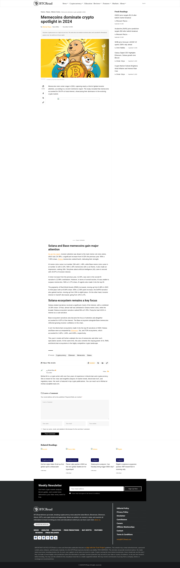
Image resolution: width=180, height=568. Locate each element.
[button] (143, 3)
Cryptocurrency (61, 355)
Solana (60, 259)
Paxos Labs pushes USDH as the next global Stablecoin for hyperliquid (76, 466)
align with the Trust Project (95, 547)
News (48, 12)
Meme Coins (55, 12)
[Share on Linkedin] (103, 363)
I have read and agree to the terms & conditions (86, 493)
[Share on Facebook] (43, 93)
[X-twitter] (39, 537)
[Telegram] (51, 537)
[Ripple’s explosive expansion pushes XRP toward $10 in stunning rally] (127, 455)
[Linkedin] (43, 537)
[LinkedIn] (108, 371)
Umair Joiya (120, 61)
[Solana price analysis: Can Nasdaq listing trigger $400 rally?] (102, 455)
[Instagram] (47, 537)
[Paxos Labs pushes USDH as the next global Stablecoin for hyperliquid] (77, 455)
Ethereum (74, 330)
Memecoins (81, 355)
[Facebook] (35, 537)
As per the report (54, 254)
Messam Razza (121, 21)
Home (43, 12)
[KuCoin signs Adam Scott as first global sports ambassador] (52, 455)
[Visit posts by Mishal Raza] (43, 371)
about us (97, 520)
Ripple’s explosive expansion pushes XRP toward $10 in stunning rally (126, 466)
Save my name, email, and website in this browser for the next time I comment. (66, 429)
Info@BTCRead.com (124, 539)
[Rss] (55, 537)
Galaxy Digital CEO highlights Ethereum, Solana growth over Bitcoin (125, 55)
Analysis (95, 460)
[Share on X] (43, 98)
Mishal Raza (47, 27)
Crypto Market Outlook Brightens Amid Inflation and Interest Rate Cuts (126, 68)
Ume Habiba (120, 48)
